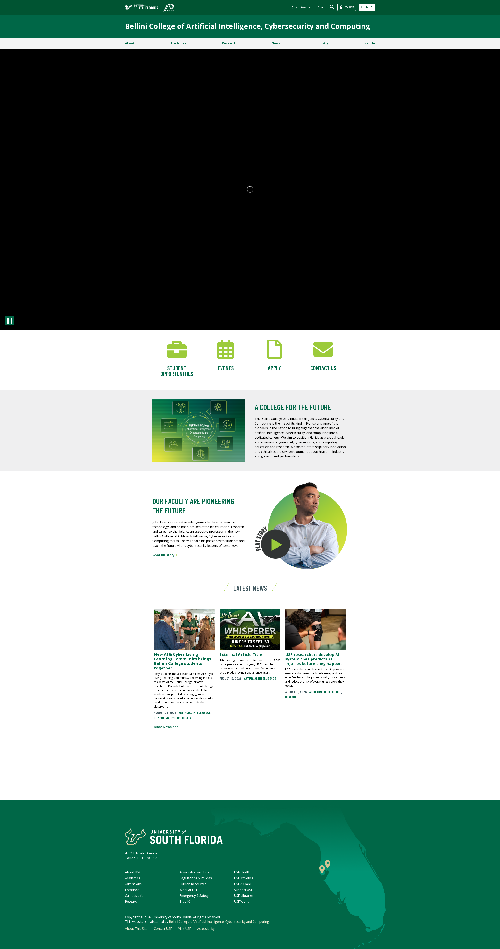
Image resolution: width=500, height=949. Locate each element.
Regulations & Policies (195, 878)
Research (229, 43)
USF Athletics (243, 878)
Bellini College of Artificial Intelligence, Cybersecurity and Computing (247, 26)
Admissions (133, 884)
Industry (322, 43)
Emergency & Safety (194, 895)
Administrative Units (194, 872)
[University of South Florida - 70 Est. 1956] (149, 7)
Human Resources (192, 884)
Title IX (184, 901)
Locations (132, 890)
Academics (178, 43)
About (130, 43)
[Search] (331, 6)
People (369, 43)
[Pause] (9, 320)
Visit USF (184, 929)
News (276, 43)
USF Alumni (242, 884)
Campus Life (134, 895)
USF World (241, 901)
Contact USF (163, 929)
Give (320, 7)
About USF (132, 872)
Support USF (243, 890)
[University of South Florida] (174, 836)
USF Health (242, 872)
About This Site (136, 929)
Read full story (163, 555)
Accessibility (206, 929)
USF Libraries (244, 895)
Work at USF (188, 890)
